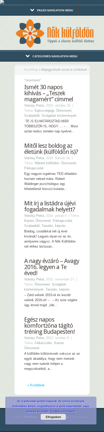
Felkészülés (43, 343)
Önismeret (63, 110)
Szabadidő (32, 115)
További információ (63, 411)
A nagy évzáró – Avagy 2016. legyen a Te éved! (51, 267)
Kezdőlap (31, 69)
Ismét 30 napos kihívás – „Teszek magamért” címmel (48, 93)
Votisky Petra (34, 105)
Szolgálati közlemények (59, 115)
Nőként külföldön (47, 163)
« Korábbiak (36, 385)
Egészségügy (44, 110)
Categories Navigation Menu (55, 56)
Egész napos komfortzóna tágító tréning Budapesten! (49, 325)
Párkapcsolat (33, 168)
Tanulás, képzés (54, 226)
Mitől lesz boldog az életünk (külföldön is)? (51, 148)
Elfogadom (53, 417)
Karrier (29, 221)
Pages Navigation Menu (55, 10)
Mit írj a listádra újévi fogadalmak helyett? (49, 206)
